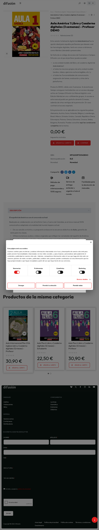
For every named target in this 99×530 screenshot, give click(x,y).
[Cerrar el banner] (91, 242)
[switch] (38, 272)
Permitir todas (78, 285)
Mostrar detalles (82, 279)
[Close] (85, 238)
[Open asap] (95, 520)
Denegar (21, 285)
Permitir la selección (49, 285)
